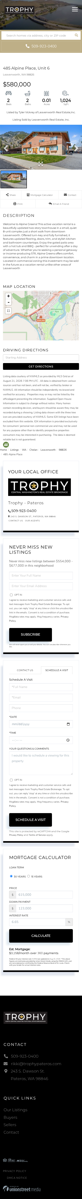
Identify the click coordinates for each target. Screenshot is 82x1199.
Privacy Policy (16, 835)
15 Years (36, 876)
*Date (13, 716)
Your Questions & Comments (29, 748)
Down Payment (19, 901)
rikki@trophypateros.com (36, 1063)
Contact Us (16, 520)
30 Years (19, 876)
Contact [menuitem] (11, 1132)
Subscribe (30, 634)
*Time (12, 732)
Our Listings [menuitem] (15, 1109)
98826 (63, 450)
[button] (76, 35)
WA (24, 450)
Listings (14, 450)
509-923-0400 (43, 46)
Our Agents (32, 520)
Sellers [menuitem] (10, 1124)
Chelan (33, 450)
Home (3, 450)
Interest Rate (18, 915)
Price (13, 888)
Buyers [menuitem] (10, 1117)
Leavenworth (48, 450)
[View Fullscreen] (8, 311)
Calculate (41, 936)
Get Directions (41, 366)
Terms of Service (37, 835)
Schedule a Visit (56, 670)
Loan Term (16, 867)
